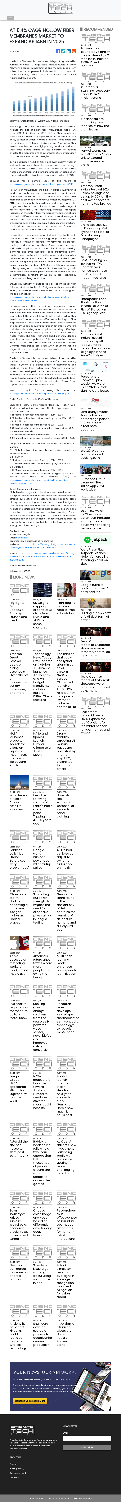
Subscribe (87, 1447)
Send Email (22, 537)
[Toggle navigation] (10, 18)
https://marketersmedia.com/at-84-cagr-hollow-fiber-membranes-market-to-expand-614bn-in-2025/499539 (43, 556)
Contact (14, 1477)
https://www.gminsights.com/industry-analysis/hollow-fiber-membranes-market (43, 546)
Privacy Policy (17, 1468)
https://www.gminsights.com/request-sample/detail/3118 (41, 184)
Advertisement (18, 1472)
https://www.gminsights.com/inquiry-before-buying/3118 (41, 393)
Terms (13, 1464)
